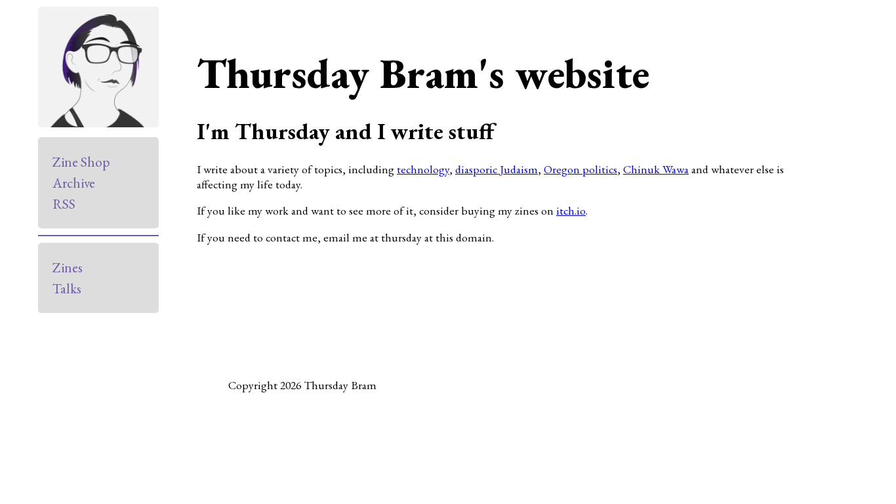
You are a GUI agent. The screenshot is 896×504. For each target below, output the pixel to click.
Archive (73, 183)
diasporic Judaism (496, 169)
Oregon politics (580, 169)
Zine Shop (81, 162)
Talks (66, 288)
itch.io (571, 210)
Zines (67, 267)
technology (423, 169)
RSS (63, 204)
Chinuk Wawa (656, 169)
